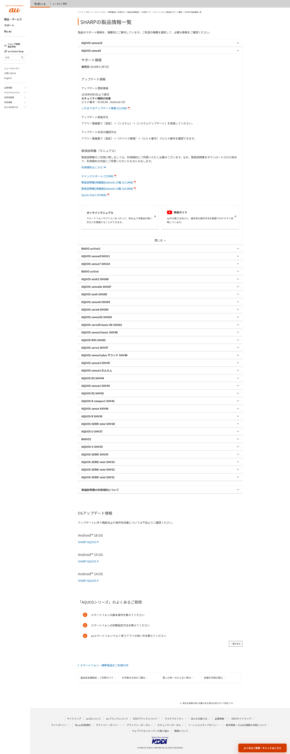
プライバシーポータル (138, 725)
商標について (181, 731)
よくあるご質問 (60, 3)
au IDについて (93, 718)
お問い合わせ (10, 73)
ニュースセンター (12, 68)
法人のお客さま (11, 107)
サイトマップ (74, 718)
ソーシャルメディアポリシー (203, 725)
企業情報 (8, 87)
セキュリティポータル (169, 725)
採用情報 (8, 102)
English (8, 78)
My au (7, 31)
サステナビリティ (12, 92)
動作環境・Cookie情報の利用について (246, 725)
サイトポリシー (59, 725)
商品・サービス (13, 19)
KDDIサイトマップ (241, 718)
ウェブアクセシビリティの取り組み (150, 731)
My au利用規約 (83, 725)
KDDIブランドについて (145, 718)
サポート (9, 25)
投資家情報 (9, 97)
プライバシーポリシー (107, 725)
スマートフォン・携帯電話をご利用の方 (104, 665)
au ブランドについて (117, 718)
